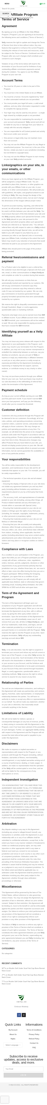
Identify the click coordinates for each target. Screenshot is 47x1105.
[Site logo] (23, 3)
